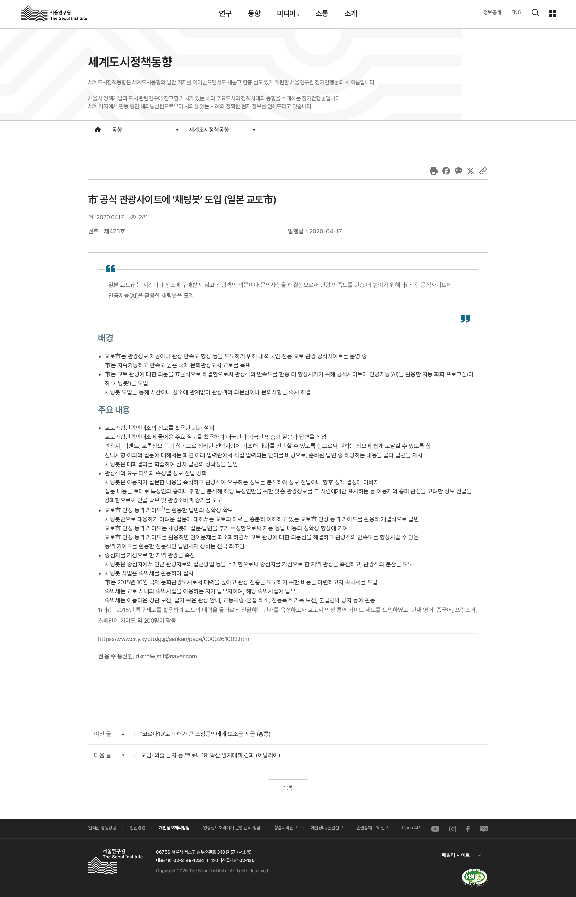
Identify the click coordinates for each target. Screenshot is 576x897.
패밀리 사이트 (456, 855)
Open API (411, 827)
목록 (287, 788)
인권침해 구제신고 (372, 827)
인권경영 (137, 827)
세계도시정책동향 (209, 132)
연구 (225, 13)
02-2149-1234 (188, 860)
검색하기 (535, 12)
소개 (351, 13)
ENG (516, 12)
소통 (322, 13)
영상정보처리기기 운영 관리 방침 (231, 827)
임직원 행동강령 (102, 827)
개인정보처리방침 (174, 827)
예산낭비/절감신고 (327, 827)
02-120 (246, 860)
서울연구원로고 (54, 13)
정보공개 (492, 12)
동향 (254, 13)
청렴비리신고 (285, 827)
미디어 (286, 13)
